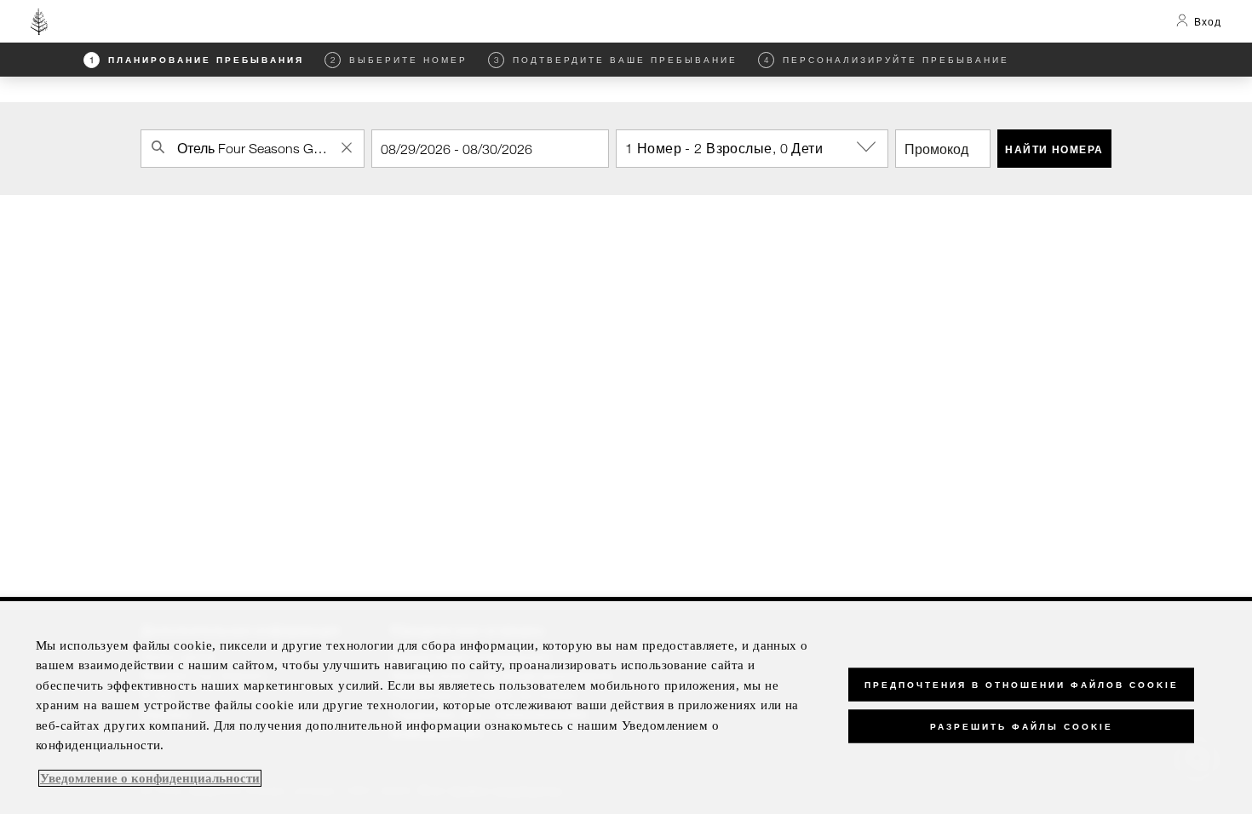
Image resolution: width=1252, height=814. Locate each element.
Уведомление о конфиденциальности (150, 778)
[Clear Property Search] (347, 147)
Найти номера (1054, 149)
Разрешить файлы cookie (1021, 726)
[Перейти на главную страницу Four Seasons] (39, 21)
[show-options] (867, 147)
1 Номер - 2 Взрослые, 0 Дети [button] (724, 148)
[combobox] (253, 148)
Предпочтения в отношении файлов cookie (1021, 685)
